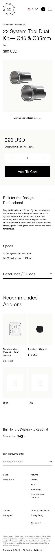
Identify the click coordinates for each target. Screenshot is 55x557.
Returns (34, 474)
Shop (5, 474)
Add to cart (27, 171)
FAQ (33, 484)
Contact (6, 510)
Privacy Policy (37, 515)
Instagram (8, 515)
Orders (34, 479)
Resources (36, 489)
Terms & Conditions (40, 510)
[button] (11, 158)
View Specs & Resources (26, 117)
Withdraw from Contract (37, 496)
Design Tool (8, 479)
